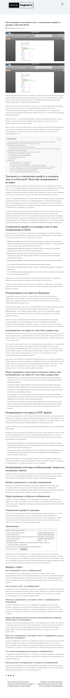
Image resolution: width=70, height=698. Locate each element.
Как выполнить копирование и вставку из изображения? (26, 171)
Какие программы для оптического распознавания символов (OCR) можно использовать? (34, 167)
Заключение (13, 158)
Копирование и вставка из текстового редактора (22, 147)
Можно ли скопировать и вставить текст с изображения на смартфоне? (29, 165)
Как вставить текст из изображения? (21, 163)
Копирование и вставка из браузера (16, 145)
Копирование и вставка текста (16, 28)
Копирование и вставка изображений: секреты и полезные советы (24, 152)
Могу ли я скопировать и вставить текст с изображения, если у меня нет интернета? (32, 168)
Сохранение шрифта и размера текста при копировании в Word (23, 143)
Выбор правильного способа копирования (20, 153)
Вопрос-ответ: (11, 160)
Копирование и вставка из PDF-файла (17, 150)
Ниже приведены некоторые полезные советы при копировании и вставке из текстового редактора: (35, 148)
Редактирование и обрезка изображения (20, 155)
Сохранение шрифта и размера (18, 157)
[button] (58, 139)
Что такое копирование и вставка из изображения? (25, 170)
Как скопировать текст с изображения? (22, 162)
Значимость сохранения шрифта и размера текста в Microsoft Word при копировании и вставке (31, 142)
